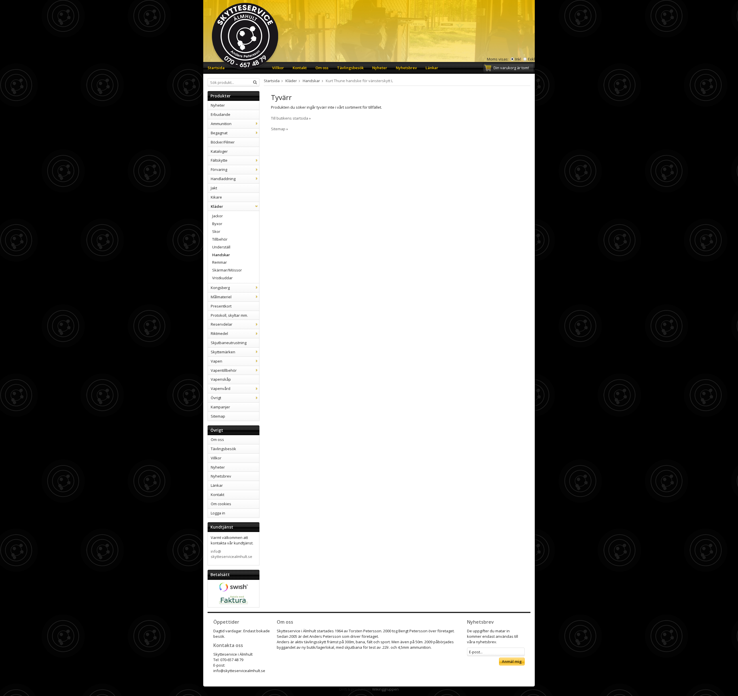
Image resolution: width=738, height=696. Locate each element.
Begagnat (219, 132)
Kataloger (219, 151)
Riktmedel (219, 333)
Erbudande (220, 114)
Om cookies (221, 503)
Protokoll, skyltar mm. (229, 315)
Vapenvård (220, 388)
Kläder (217, 206)
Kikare (216, 197)
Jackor (217, 215)
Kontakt (300, 67)
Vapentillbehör (224, 370)
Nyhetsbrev (406, 67)
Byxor (217, 223)
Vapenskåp (221, 379)
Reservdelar (221, 324)
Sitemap (218, 416)
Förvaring (219, 169)
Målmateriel (221, 296)
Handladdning (223, 178)
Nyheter (379, 67)
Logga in (218, 513)
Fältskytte (219, 160)
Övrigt (216, 397)
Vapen (216, 361)
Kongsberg (220, 287)
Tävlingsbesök (350, 67)
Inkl (518, 59)
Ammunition (221, 123)
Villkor (278, 67)
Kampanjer (220, 407)
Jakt (214, 187)
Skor (216, 231)
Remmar (219, 262)
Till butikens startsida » (291, 118)
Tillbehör (219, 239)
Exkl (531, 59)
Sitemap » (279, 128)
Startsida (216, 67)
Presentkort (221, 306)
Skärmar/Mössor (227, 270)
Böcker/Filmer (223, 142)
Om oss (321, 67)
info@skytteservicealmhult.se (231, 554)
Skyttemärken (223, 351)
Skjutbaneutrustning (228, 342)
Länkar (432, 67)
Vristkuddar (222, 277)
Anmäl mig (512, 661)
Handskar (221, 254)
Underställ (221, 247)
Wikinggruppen (385, 689)
